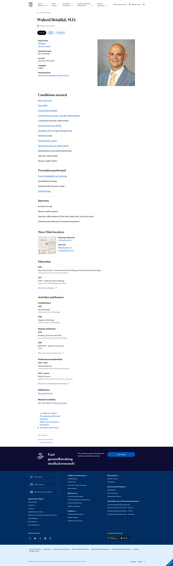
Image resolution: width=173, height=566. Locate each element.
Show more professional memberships (52, 383)
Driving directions (64, 240)
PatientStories (51, 32)
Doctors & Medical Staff (45, 439)
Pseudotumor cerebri (47, 140)
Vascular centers (44, 46)
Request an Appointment (47, 26)
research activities (60, 403)
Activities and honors (51, 297)
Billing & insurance (65, 247)
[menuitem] (42, 33)
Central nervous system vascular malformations (59, 115)
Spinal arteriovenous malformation (53, 145)
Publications (60, 33)
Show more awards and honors (50, 353)
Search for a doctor (45, 12)
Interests (43, 200)
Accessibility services (66, 250)
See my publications (45, 393)
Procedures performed (52, 170)
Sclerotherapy (44, 191)
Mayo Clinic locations (51, 231)
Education (44, 261)
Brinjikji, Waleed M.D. (46, 442)
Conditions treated (52, 94)
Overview (42, 33)
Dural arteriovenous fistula (49, 125)
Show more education (46, 288)
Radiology (41, 43)
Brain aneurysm (45, 100)
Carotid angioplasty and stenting (52, 176)
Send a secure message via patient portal (53, 75)
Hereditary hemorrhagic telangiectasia (55, 130)
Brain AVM (42, 105)
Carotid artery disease (47, 110)
